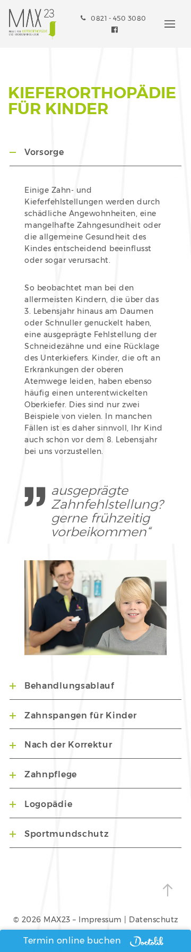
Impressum (100, 919)
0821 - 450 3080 (118, 18)
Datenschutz (153, 919)
